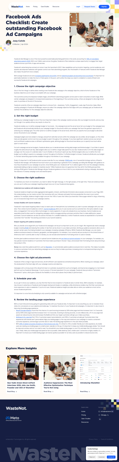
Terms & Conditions (107, 439)
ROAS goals (68, 160)
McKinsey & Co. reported (24, 317)
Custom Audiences (50, 209)
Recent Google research (23, 310)
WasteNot (49, 247)
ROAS (26, 228)
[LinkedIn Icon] (99, 419)
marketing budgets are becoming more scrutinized (77, 76)
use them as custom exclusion (70, 238)
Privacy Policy (93, 439)
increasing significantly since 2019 (45, 76)
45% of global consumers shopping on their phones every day (38, 324)
